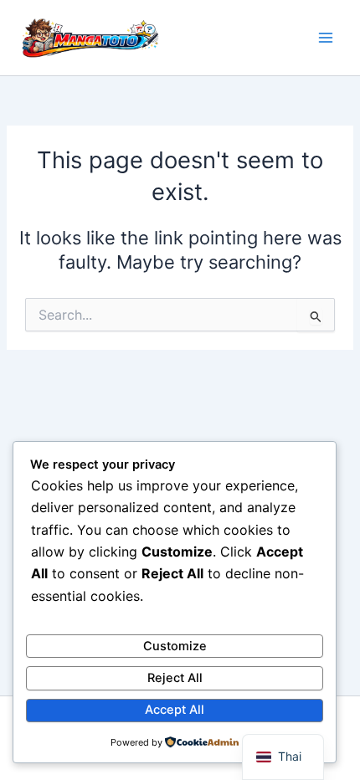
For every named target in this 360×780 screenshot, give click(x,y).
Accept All (174, 709)
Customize (175, 646)
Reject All (175, 677)
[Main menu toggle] (325, 37)
